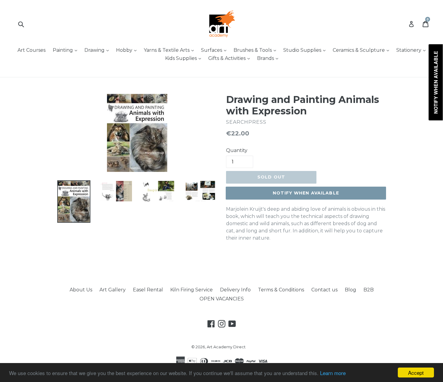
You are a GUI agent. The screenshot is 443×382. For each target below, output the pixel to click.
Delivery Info (235, 290)
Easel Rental (148, 290)
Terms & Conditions (281, 290)
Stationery (412, 50)
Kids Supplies (184, 58)
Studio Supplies (305, 50)
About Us (81, 290)
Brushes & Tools (256, 50)
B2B (368, 290)
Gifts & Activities (230, 58)
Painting (66, 50)
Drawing (98, 50)
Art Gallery (112, 290)
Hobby (128, 50)
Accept (416, 372)
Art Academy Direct (226, 346)
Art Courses (31, 50)
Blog (350, 290)
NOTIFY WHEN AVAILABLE (306, 193)
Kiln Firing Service (191, 290)
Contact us (324, 290)
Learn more (333, 373)
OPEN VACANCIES (222, 299)
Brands (269, 58)
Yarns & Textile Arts (170, 50)
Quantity (236, 150)
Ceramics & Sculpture (362, 50)
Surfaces (215, 50)
